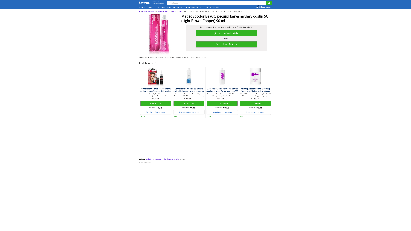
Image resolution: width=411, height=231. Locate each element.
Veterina (216, 7)
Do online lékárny (226, 44)
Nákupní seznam (264, 6)
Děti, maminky (178, 7)
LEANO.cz (142, 159)
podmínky (183, 159)
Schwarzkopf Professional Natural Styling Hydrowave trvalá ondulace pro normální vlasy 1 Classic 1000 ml (188, 91)
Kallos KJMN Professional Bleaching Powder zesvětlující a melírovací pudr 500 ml (255, 91)
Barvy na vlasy (177, 11)
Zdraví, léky (151, 7)
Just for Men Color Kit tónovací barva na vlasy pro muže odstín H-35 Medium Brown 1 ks (155, 91)
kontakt (176, 159)
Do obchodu (155, 103)
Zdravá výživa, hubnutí (193, 7)
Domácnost (207, 7)
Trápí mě (142, 7)
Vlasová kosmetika (164, 11)
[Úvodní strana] (151, 3)
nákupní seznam (168, 159)
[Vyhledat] (269, 3)
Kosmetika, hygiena (164, 7)
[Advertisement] (204, 138)
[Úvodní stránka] (140, 11)
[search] (217, 3)
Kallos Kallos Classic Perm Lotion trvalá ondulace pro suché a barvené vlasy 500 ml (222, 91)
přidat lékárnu (157, 159)
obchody (148, 159)
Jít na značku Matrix (226, 33)
